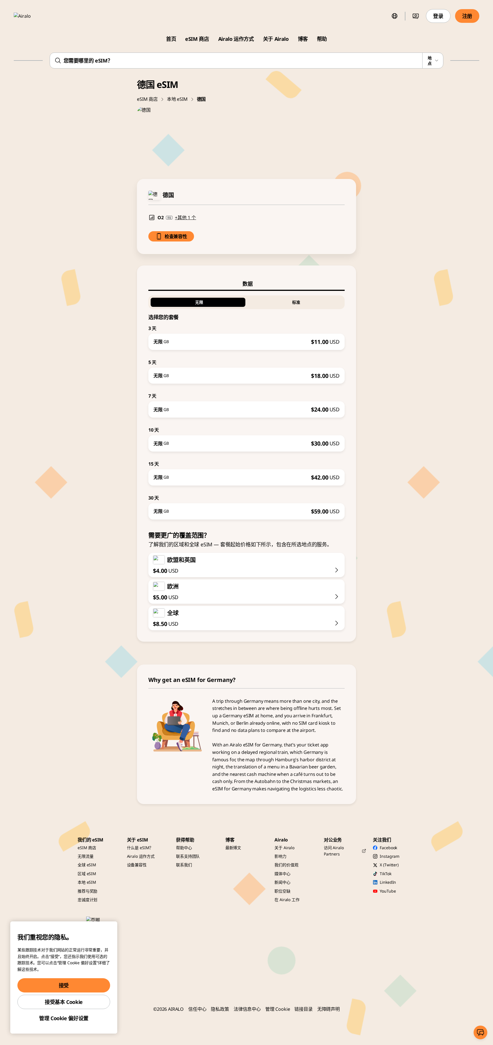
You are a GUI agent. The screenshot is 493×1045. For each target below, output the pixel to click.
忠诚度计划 (87, 899)
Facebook (388, 847)
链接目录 (303, 1009)
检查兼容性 (176, 236)
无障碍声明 (328, 1009)
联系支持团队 (188, 856)
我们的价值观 (286, 864)
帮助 (322, 38)
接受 (64, 985)
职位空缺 (282, 891)
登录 (438, 16)
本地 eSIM (177, 99)
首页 (171, 38)
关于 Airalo (276, 38)
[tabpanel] (246, 405)
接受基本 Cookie (64, 1001)
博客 (303, 38)
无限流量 (85, 856)
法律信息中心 (247, 1009)
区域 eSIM (87, 873)
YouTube (388, 891)
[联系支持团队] (480, 1032)
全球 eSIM (87, 864)
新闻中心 (282, 882)
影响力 (280, 856)
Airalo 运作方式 (236, 38)
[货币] (415, 16)
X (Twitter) (389, 864)
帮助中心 (184, 847)
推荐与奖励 (87, 891)
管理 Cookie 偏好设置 (63, 1018)
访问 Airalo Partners (334, 851)
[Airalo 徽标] (30, 16)
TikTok (385, 873)
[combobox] (247, 61)
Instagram (389, 856)
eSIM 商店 (197, 38)
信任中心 (197, 1009)
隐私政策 (220, 1009)
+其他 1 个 (185, 217)
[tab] (246, 284)
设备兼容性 (137, 864)
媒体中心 (282, 873)
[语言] (394, 16)
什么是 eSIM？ (140, 847)
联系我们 (184, 864)
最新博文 (233, 847)
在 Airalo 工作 (286, 899)
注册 (467, 16)
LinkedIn (388, 882)
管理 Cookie (277, 1009)
